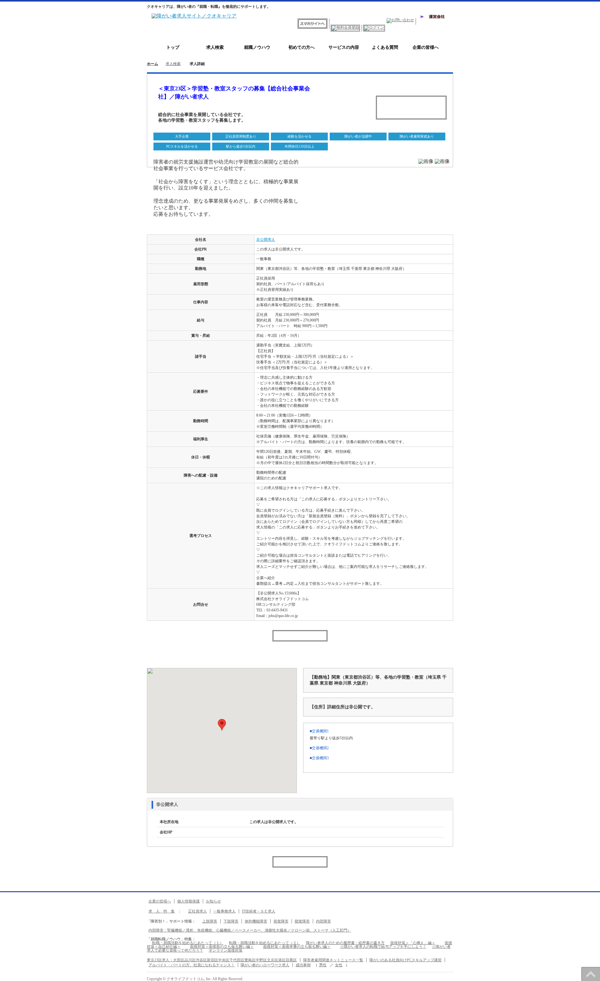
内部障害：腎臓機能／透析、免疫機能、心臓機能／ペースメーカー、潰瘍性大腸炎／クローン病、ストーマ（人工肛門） (249, 930)
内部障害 (323, 921)
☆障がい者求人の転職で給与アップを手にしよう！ (383, 946)
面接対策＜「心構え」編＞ (412, 943)
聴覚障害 (302, 921)
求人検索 (215, 47)
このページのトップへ (590, 974)
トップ (172, 47)
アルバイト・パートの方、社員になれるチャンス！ (191, 965)
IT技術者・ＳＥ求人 (258, 911)
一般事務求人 (224, 911)
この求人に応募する (411, 108)
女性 (338, 965)
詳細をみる (193, 804)
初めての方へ (299, 47)
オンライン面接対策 (225, 950)
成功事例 (303, 965)
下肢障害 (230, 921)
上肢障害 (209, 921)
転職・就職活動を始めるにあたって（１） (187, 943)
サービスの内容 (341, 47)
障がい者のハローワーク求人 (265, 965)
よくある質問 (383, 47)
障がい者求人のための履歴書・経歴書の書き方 (345, 943)
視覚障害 (280, 921)
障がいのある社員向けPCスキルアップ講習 (405, 960)
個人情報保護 (188, 901)
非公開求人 (265, 239)
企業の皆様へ (423, 47)
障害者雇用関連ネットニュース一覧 (333, 960)
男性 (323, 965)
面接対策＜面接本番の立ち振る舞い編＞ (297, 946)
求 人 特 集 (161, 911)
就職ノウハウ (257, 47)
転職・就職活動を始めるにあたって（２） (264, 943)
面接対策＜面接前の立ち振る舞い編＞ (222, 946)
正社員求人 (197, 911)
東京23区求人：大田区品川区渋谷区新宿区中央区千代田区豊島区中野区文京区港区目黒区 (222, 960)
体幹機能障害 (256, 921)
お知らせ (213, 901)
